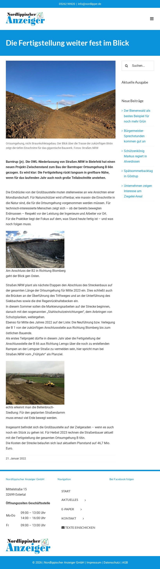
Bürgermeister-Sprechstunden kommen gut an (135, 136)
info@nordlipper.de (89, 3)
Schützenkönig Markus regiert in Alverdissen (135, 156)
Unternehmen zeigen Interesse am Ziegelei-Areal (138, 191)
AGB (125, 562)
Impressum (94, 562)
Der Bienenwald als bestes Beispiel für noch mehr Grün (137, 116)
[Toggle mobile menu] (152, 19)
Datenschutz (112, 562)
